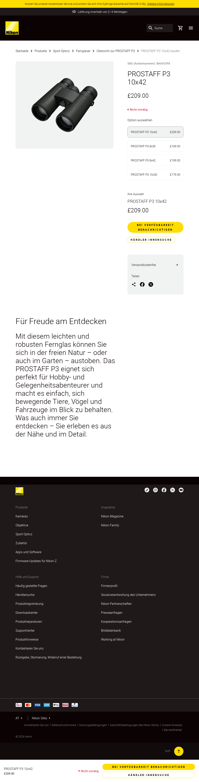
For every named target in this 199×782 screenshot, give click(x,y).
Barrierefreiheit (173, 730)
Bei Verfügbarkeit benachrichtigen (155, 227)
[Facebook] (164, 489)
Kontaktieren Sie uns (36, 725)
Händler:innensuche (151, 239)
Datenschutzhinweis (64, 725)
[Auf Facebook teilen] (142, 284)
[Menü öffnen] (191, 28)
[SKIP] (178, 751)
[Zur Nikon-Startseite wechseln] (12, 28)
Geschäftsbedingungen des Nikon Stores (134, 725)
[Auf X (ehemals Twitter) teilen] (150, 284)
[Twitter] (172, 489)
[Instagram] (155, 489)
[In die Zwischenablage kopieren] (133, 284)
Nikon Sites (39, 718)
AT (17, 718)
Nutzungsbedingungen (93, 725)
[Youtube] (181, 489)
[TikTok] (147, 489)
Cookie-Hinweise (172, 725)
